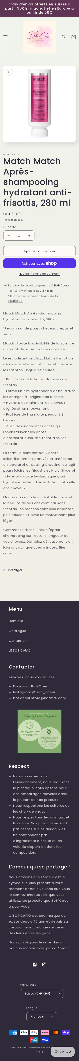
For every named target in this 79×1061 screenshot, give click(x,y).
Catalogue (17, 631)
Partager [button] (15, 570)
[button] (5, 37)
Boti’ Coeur (23, 1047)
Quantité (9, 227)
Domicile (16, 621)
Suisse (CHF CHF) (37, 993)
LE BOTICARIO (20, 650)
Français (37, 1016)
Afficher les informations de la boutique (33, 298)
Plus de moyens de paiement (39, 274)
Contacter (17, 641)
